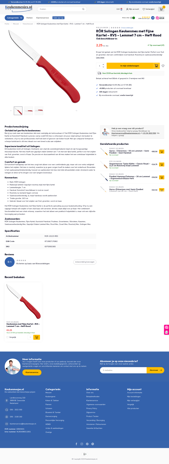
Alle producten (133, 408)
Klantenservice (42, 17)
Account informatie (134, 392)
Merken (29, 17)
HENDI (48, 424)
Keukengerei (50, 396)
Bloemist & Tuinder (53, 412)
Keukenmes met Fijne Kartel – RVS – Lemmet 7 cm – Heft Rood (23, 325)
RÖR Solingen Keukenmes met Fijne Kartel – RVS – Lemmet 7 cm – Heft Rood (65, 24)
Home (7, 24)
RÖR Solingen (102, 27)
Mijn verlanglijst (133, 400)
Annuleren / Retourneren (96, 424)
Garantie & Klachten (94, 428)
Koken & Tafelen (52, 400)
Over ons (90, 392)
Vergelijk (12, 337)
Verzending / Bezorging (95, 420)
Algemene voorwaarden (95, 404)
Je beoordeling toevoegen (84, 262)
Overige (49, 432)
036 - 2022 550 (16, 410)
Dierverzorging (51, 416)
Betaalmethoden (92, 396)
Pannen (48, 404)
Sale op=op (58, 17)
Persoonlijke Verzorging (55, 420)
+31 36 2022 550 (149, 133)
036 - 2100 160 (16, 417)
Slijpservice (90, 412)
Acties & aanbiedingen (54, 428)
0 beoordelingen (127, 28)
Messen (16, 24)
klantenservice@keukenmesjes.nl (126, 133)
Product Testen (92, 416)
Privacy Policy (91, 408)
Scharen (49, 408)
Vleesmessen (28, 24)
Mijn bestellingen (134, 396)
